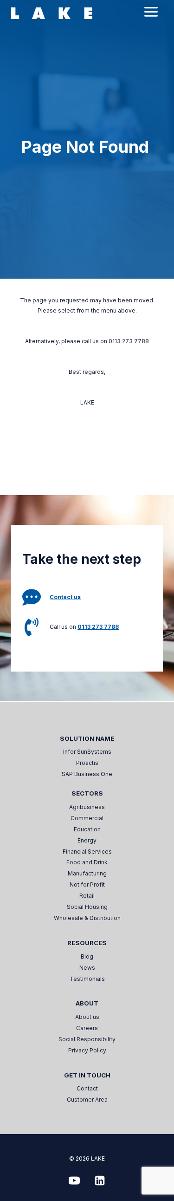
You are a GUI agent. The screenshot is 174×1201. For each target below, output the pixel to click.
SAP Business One (87, 773)
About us (87, 1016)
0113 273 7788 (98, 626)
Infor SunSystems (87, 751)
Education (87, 829)
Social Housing (87, 906)
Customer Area (87, 1099)
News (87, 967)
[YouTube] (74, 1180)
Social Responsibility (87, 1039)
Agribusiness (87, 806)
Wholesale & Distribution (87, 917)
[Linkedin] (100, 1180)
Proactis (87, 762)
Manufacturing (87, 873)
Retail (87, 895)
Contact (87, 1088)
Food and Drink (87, 862)
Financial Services (87, 851)
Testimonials (87, 978)
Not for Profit (87, 884)
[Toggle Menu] (151, 12)
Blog (87, 956)
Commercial (87, 818)
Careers (87, 1028)
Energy (87, 840)
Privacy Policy (87, 1050)
